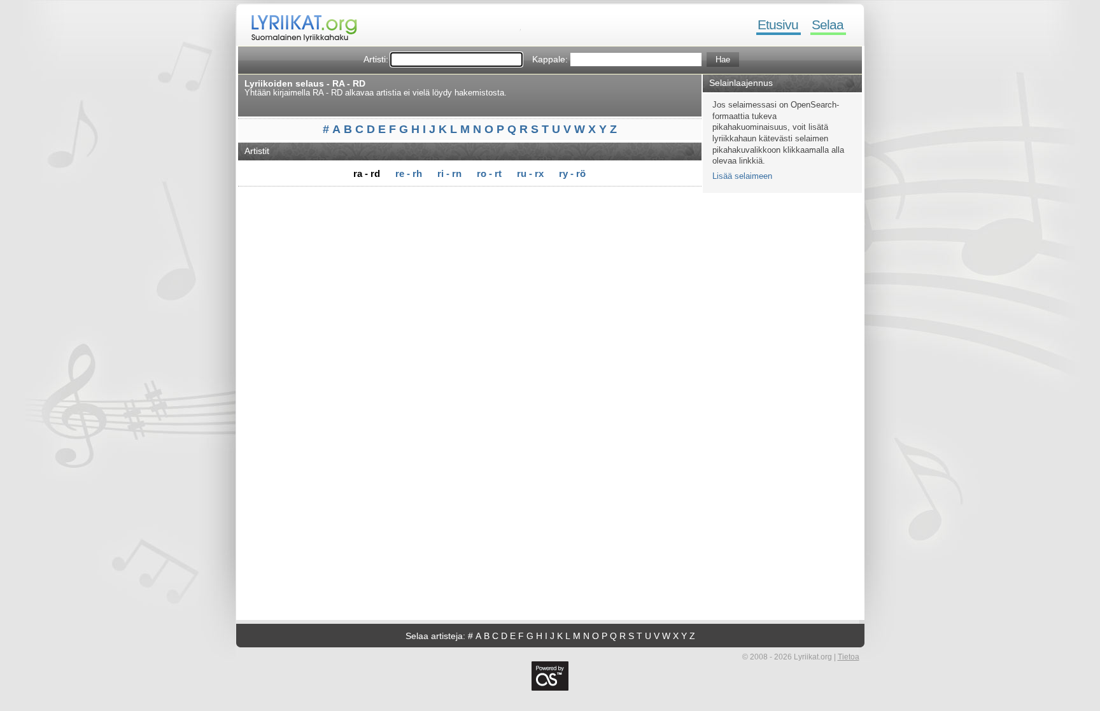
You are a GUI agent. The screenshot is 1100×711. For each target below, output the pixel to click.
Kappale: (550, 59)
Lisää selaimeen (742, 176)
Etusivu (778, 24)
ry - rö (572, 173)
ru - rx (530, 173)
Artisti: (375, 59)
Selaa (827, 24)
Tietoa (848, 656)
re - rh (408, 173)
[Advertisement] (473, 208)
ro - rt (489, 173)
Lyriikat (298, 25)
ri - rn (449, 173)
